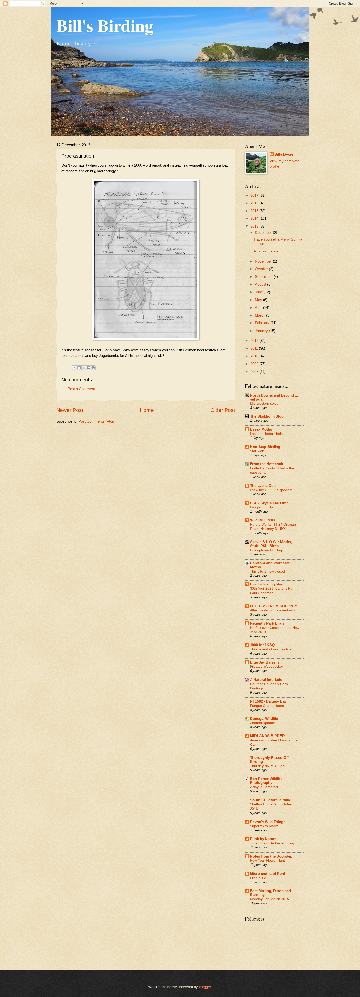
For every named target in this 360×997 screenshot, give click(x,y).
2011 (255, 348)
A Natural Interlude (266, 680)
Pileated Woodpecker (266, 666)
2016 (255, 203)
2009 (255, 364)
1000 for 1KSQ (262, 645)
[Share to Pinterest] (93, 367)
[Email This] (74, 367)
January (262, 331)
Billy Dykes (284, 154)
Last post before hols (266, 433)
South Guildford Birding (270, 800)
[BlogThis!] (79, 367)
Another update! (262, 723)
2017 (255, 195)
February (262, 323)
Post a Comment (81, 389)
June (259, 292)
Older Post (222, 410)
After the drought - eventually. (273, 610)
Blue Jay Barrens (264, 662)
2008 (255, 372)
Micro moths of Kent (267, 874)
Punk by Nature (263, 839)
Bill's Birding (104, 25)
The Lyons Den (263, 486)
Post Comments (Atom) (97, 421)
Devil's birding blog (266, 584)
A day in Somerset (264, 787)
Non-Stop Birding (265, 447)
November (264, 261)
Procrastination (266, 251)
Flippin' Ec (258, 878)
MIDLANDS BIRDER (267, 736)
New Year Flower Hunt (267, 860)
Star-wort (257, 451)
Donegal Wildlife (264, 719)
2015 (255, 211)
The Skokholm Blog (267, 416)
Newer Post (69, 410)
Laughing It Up (261, 507)
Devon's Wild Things (267, 822)
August (261, 284)
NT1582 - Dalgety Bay (268, 701)
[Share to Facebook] (88, 367)
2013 (255, 226)
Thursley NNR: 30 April (267, 766)
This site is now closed (267, 571)
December (264, 233)
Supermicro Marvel (264, 826)
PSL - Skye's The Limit (269, 503)
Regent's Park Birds (267, 623)
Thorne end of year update (271, 649)
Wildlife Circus (262, 520)
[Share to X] (83, 367)
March (260, 315)
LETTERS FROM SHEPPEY (273, 606)
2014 (255, 218)
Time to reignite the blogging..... (274, 843)
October (262, 269)
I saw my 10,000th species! (271, 490)
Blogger (205, 987)
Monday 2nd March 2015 (269, 899)
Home (147, 410)
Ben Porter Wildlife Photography (266, 781)
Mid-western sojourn (266, 403)
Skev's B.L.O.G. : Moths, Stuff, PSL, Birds (271, 544)
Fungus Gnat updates (267, 706)
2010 (255, 356)
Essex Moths (261, 429)
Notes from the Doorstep (271, 856)
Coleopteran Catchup (266, 550)
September (264, 277)
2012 (255, 341)
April (259, 307)
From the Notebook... (268, 464)
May (259, 300)
